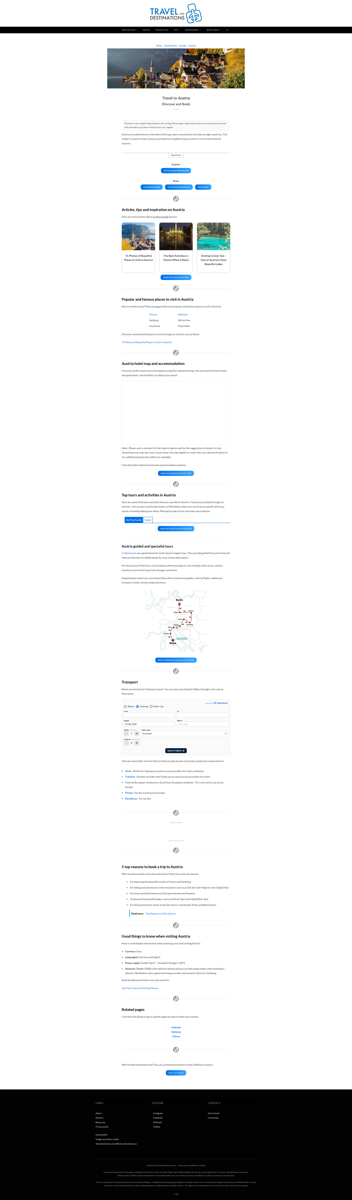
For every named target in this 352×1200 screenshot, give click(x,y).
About (99, 1113)
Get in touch (214, 1113)
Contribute (213, 1117)
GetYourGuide (133, 519)
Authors (99, 1117)
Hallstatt (183, 314)
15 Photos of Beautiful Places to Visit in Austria (147, 342)
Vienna (153, 314)
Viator (148, 519)
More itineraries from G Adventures (176, 660)
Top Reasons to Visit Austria (161, 913)
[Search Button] (227, 30)
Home (159, 45)
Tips (176, 30)
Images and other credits (107, 1139)
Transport (203, 187)
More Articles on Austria (176, 277)
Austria (192, 45)
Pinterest (157, 1122)
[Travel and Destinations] (176, 13)
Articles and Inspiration (176, 171)
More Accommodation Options (176, 473)
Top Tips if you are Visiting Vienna (140, 988)
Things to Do (161, 30)
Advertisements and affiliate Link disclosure (116, 1143)
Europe (182, 45)
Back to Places (176, 1073)
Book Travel (213, 30)
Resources (100, 1122)
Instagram (158, 1113)
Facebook (157, 1117)
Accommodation (151, 187)
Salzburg (176, 1031)
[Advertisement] (176, 831)
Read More (176, 155)
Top (177, 1194)
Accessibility (101, 1134)
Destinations (128, 30)
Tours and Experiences (179, 187)
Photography (192, 30)
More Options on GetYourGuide (176, 529)
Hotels (146, 30)
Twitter (156, 1126)
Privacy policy (102, 1126)
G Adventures (129, 553)
